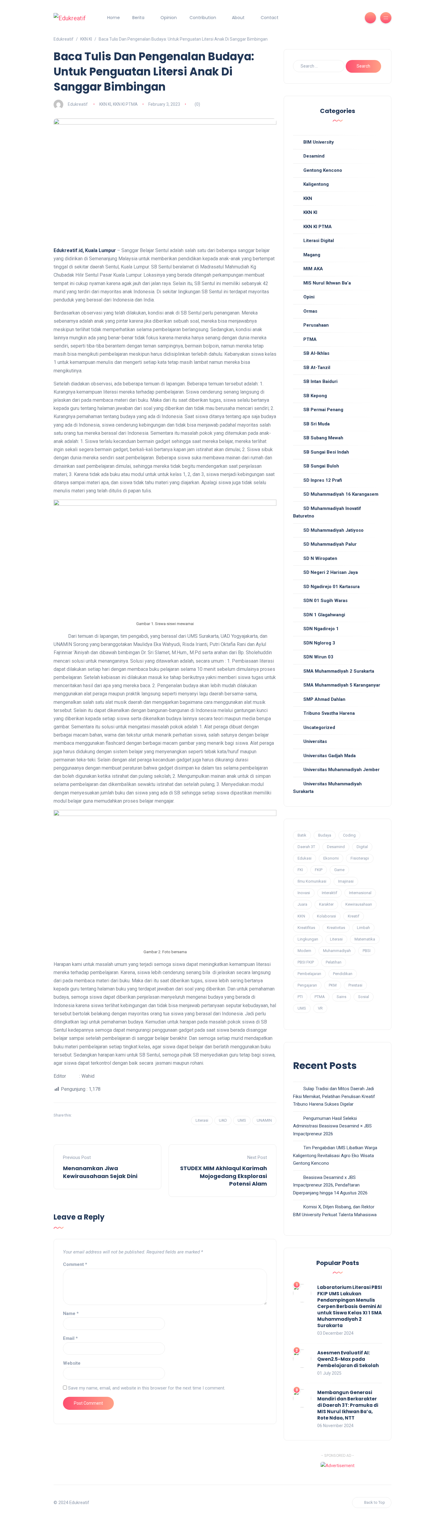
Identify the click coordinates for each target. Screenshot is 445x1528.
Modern (304, 950)
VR (320, 1008)
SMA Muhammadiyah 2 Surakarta (338, 671)
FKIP (318, 869)
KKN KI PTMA (125, 104)
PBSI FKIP (306, 962)
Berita (138, 18)
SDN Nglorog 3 (319, 643)
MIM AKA (313, 268)
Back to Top (374, 1502)
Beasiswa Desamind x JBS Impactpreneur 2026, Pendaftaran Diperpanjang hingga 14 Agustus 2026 (330, 1185)
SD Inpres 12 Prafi (322, 480)
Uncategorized (319, 727)
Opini (309, 297)
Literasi (202, 1120)
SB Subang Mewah (323, 438)
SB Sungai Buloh (321, 466)
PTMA (310, 339)
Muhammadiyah (337, 950)
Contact (270, 18)
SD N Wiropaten (320, 558)
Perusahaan (316, 325)
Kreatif (353, 916)
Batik (302, 835)
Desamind (314, 156)
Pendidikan (342, 973)
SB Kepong (315, 395)
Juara (302, 904)
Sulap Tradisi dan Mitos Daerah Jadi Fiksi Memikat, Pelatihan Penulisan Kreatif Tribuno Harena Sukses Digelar (334, 1096)
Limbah (363, 927)
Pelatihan (333, 962)
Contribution (203, 18)
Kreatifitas (306, 927)
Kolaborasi (326, 916)
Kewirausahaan (358, 904)
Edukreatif (78, 104)
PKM (333, 985)
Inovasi (304, 893)
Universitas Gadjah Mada (329, 755)
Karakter (326, 904)
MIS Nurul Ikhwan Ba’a (327, 283)
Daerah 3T (306, 846)
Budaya (324, 835)
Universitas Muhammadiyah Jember (341, 769)
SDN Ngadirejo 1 (321, 628)
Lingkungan (308, 939)
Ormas (310, 311)
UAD (223, 1120)
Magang (311, 255)
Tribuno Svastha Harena (329, 713)
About (238, 18)
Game (339, 869)
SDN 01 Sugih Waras (325, 600)
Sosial (363, 996)
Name (71, 1313)
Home (113, 18)
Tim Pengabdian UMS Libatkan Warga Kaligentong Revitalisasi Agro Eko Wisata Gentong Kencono (335, 1155)
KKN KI (105, 104)
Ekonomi (331, 858)
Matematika (364, 939)
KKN (307, 198)
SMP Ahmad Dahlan (324, 699)
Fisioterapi (360, 858)
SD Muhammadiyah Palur (330, 544)
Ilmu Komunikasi (312, 881)
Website (72, 1363)
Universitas (315, 741)
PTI (300, 996)
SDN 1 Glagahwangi (324, 615)
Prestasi (355, 985)
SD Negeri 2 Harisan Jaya (330, 572)
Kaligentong (316, 184)
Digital (362, 846)
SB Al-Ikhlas (316, 353)
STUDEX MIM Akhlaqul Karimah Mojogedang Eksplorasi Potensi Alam (223, 1175)
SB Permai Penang (323, 409)
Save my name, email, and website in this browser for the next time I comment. (146, 1388)
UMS (242, 1120)
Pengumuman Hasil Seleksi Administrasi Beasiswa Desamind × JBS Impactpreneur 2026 (332, 1126)
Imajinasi (346, 881)
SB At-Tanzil (316, 367)
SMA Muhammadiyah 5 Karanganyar (341, 685)
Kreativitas (336, 927)
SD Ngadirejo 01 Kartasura (331, 586)
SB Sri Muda (316, 424)
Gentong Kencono (322, 170)
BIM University (318, 142)
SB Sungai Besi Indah (326, 452)
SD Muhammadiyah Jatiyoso (333, 530)
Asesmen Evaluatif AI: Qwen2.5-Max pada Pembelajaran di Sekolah (348, 1359)
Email (70, 1338)
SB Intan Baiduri (320, 381)
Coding (349, 835)
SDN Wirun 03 (318, 657)
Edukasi (305, 858)
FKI (300, 869)
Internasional (360, 893)
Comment (75, 1264)
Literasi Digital (318, 240)
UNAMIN (264, 1120)
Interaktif (329, 893)
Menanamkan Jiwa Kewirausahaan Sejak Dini (100, 1172)
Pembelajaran (309, 973)
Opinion (168, 18)
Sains (341, 996)
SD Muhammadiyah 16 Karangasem (340, 494)
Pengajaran (307, 985)
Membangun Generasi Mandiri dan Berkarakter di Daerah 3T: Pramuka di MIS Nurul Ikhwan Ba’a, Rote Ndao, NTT (347, 1405)
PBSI (367, 950)
